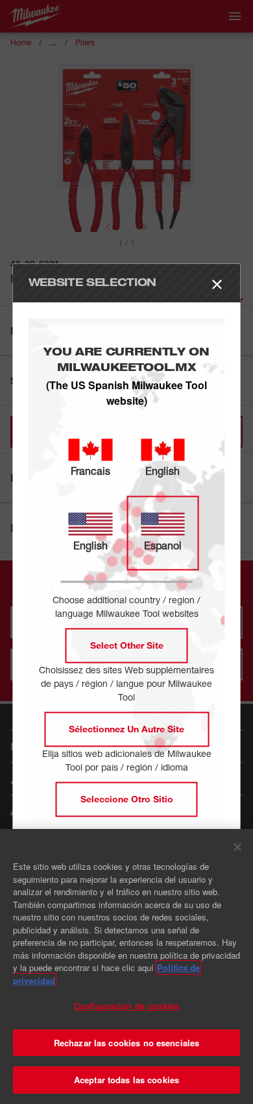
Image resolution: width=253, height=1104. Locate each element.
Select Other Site (126, 645)
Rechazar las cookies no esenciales (126, 1043)
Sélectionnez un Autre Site (126, 729)
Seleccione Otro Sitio (126, 799)
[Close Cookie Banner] (237, 847)
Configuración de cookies (126, 1006)
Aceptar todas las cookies (126, 1080)
